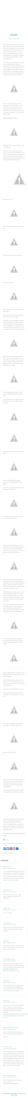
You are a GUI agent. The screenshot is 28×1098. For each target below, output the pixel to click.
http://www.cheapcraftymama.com (11, 970)
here (20, 327)
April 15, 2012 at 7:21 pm (9, 924)
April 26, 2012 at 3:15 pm (9, 1029)
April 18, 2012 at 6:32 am (9, 960)
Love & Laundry (13, 1093)
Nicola (4, 980)
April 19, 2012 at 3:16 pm (9, 1002)
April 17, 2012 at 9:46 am (9, 942)
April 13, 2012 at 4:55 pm (9, 891)
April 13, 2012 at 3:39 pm (9, 868)
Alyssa (4, 1000)
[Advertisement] (14, 18)
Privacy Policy (14, 1095)
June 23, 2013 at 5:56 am (9, 1077)
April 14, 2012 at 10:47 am (9, 909)
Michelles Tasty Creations (9, 1027)
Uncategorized (12, 853)
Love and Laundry (14, 2)
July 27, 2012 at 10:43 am (9, 1048)
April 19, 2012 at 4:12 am (9, 982)
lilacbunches (6, 890)
